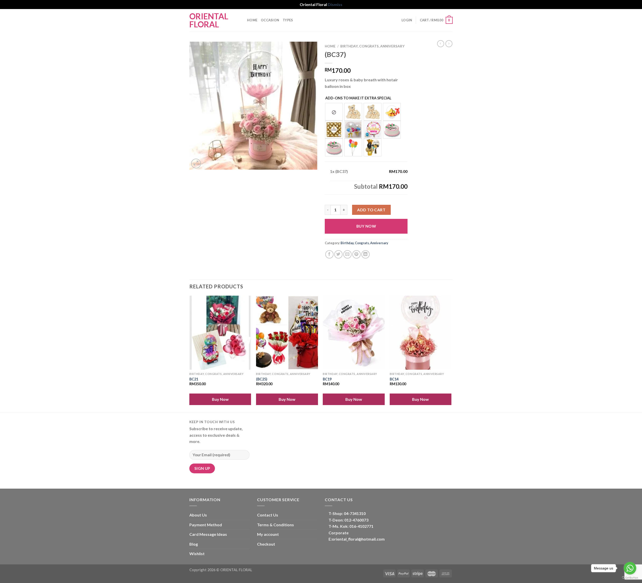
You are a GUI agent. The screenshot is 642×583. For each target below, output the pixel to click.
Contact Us (267, 514)
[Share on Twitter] (338, 254)
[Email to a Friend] (347, 254)
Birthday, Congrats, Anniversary (372, 46)
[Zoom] (196, 163)
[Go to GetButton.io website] (630, 577)
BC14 (394, 379)
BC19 (327, 379)
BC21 (193, 379)
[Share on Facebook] (329, 254)
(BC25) (261, 379)
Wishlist (197, 553)
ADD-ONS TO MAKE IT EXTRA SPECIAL (358, 98)
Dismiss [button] (335, 4)
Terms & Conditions (275, 524)
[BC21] (220, 333)
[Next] (451, 353)
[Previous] (189, 353)
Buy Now (366, 226)
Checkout (266, 544)
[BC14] (421, 333)
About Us (198, 514)
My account (268, 534)
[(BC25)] (287, 333)
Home (252, 20)
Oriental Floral (208, 20)
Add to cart (371, 209)
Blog (193, 544)
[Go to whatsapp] (630, 568)
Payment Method (205, 524)
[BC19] (354, 333)
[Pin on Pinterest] (356, 254)
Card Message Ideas (208, 534)
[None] (334, 111)
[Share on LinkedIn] (365, 254)
